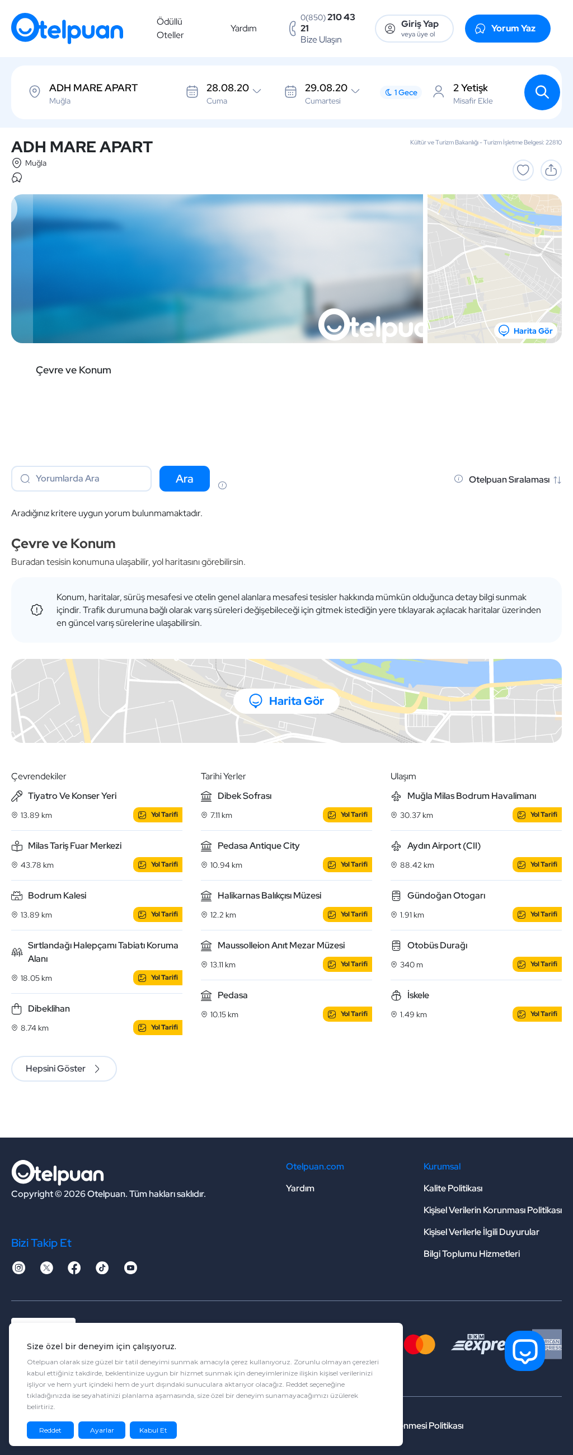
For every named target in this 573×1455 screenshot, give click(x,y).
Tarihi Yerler (223, 776)
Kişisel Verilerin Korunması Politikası (493, 1210)
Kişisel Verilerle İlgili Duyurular (481, 1232)
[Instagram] (18, 1271)
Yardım (244, 28)
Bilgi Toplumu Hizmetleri (472, 1254)
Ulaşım (403, 776)
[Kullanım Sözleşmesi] (222, 486)
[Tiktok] (102, 1271)
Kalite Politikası (453, 1188)
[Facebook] (74, 1271)
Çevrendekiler (39, 776)
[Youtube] (130, 1271)
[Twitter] (46, 1271)
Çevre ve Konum (73, 370)
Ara (185, 478)
